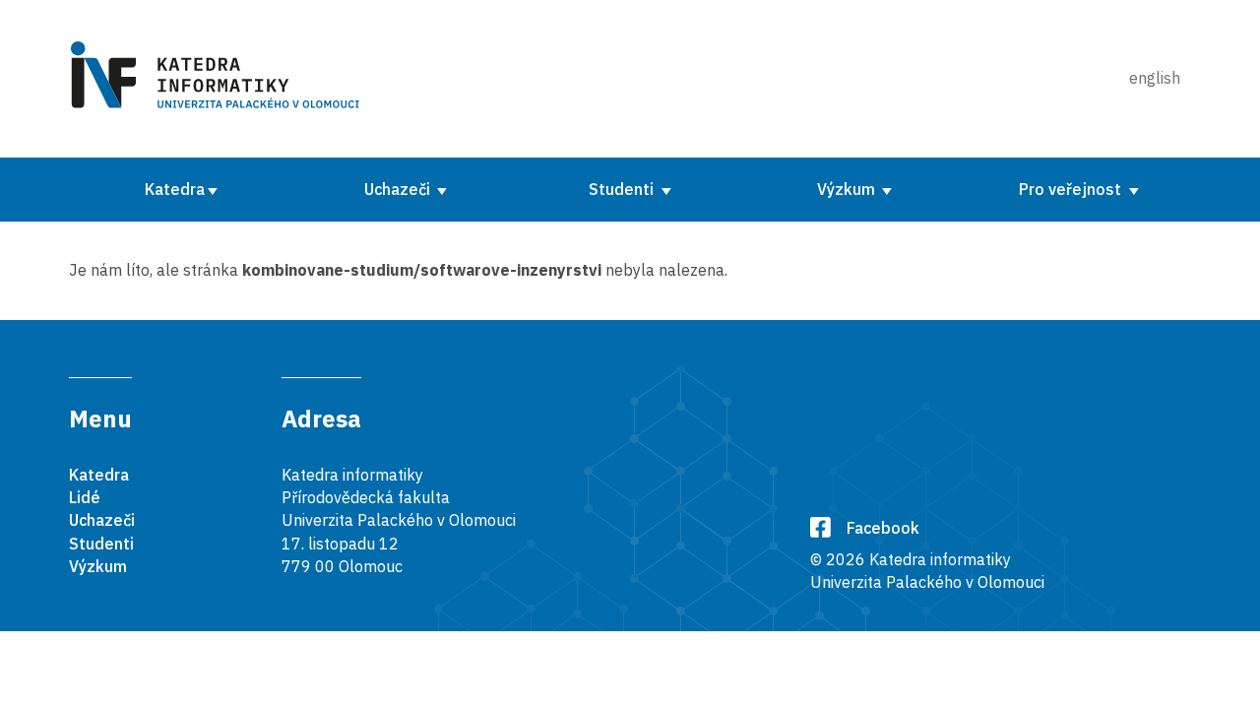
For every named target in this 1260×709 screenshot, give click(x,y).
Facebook (883, 528)
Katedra (175, 189)
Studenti (623, 189)
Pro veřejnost (1072, 189)
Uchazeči (399, 189)
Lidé (84, 497)
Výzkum (848, 189)
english (1154, 78)
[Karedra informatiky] (218, 78)
